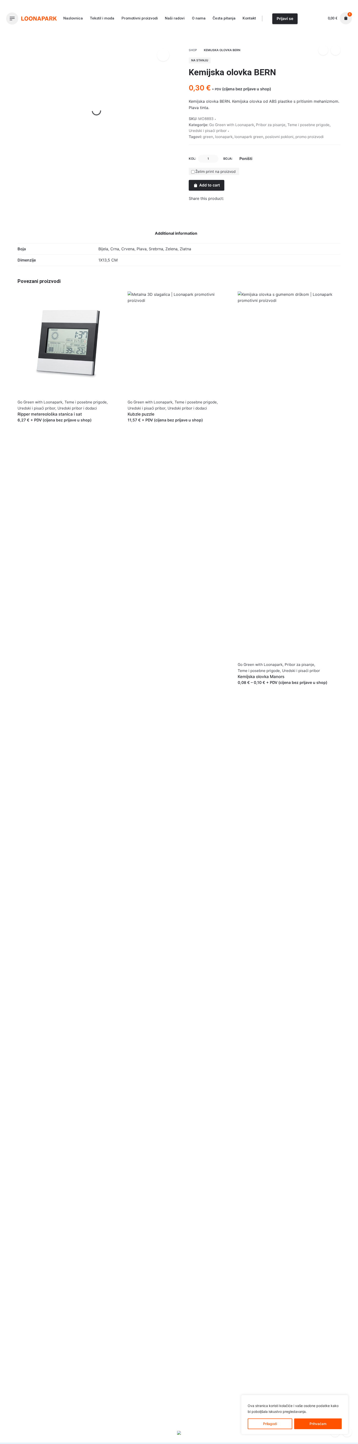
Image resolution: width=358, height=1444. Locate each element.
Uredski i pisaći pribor (208, 130)
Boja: (228, 158)
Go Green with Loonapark (282, 35)
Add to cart (209, 185)
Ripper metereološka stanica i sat (50, 414)
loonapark (224, 136)
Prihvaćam (318, 1424)
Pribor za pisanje (270, 124)
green (208, 136)
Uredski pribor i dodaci (77, 408)
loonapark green (249, 136)
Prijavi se (285, 18)
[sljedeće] (335, 50)
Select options (31, 425)
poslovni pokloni (279, 136)
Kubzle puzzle (141, 414)
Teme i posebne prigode (308, 124)
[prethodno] (323, 50)
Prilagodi (270, 1424)
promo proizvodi (309, 136)
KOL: (192, 158)
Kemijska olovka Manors (261, 676)
